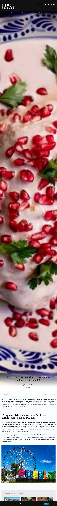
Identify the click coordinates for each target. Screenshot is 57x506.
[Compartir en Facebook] (53, 394)
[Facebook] (36, 5)
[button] (53, 8)
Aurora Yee (30, 384)
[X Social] (51, 5)
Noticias (8, 12)
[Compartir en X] (52, 394)
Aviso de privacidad (52, 504)
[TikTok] (48, 5)
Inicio (4, 12)
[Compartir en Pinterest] (55, 394)
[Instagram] (39, 5)
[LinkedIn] (42, 5)
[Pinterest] (45, 5)
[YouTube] (54, 5)
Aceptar (46, 503)
